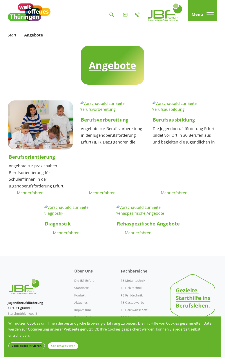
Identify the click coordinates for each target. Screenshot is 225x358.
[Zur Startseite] (165, 10)
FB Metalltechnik (133, 280)
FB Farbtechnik (132, 295)
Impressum (82, 310)
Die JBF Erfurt (84, 280)
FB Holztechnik (131, 288)
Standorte (81, 288)
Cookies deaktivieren (27, 346)
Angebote (33, 35)
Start (12, 35)
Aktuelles (81, 302)
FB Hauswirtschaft (134, 310)
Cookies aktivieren (63, 346)
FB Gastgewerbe (133, 302)
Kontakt (79, 295)
